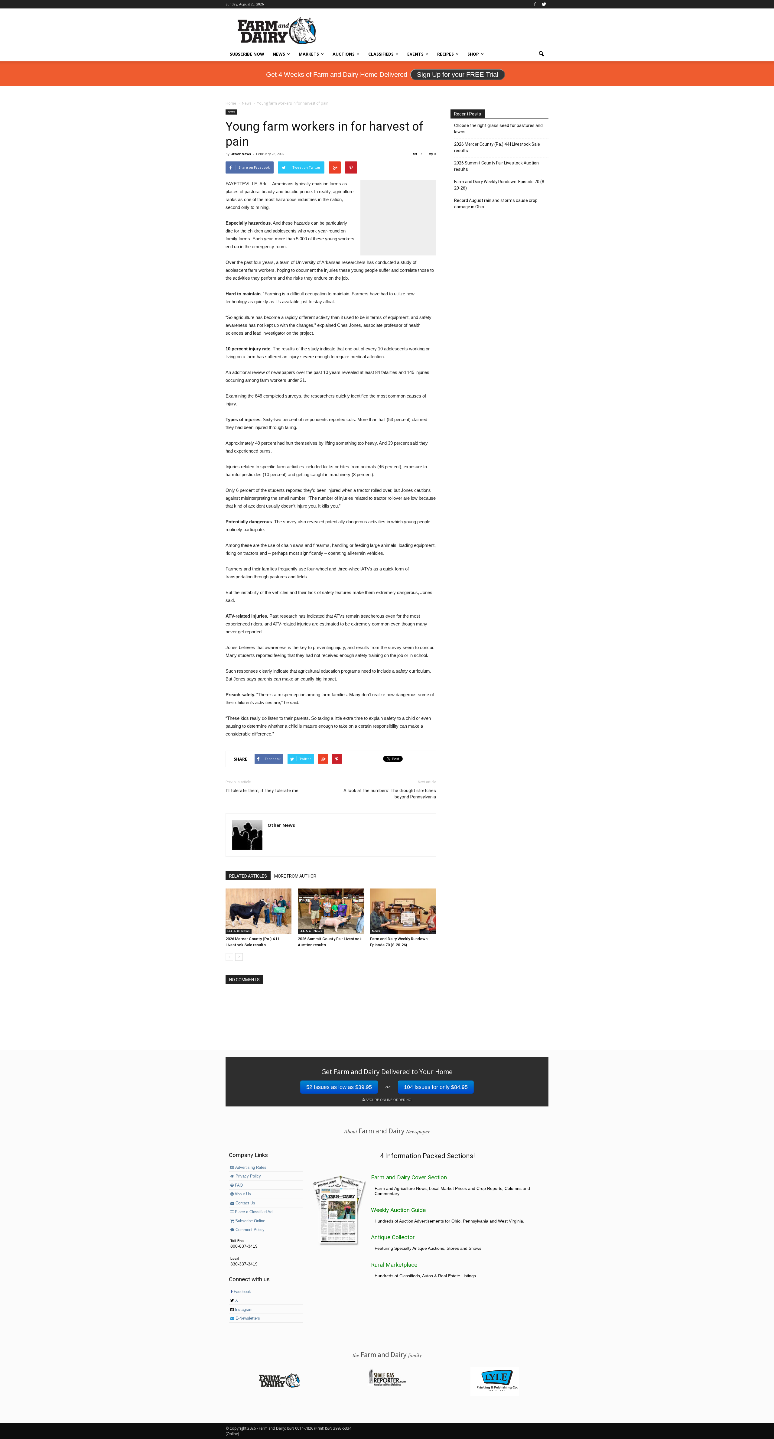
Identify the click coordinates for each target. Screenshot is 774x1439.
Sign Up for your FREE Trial (457, 74)
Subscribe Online (249, 1221)
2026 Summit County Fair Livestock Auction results (496, 166)
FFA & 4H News (238, 931)
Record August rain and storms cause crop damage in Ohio (496, 203)
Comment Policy (249, 1230)
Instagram (243, 1309)
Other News (240, 153)
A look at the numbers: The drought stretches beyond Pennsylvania (389, 794)
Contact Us (244, 1203)
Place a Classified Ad (253, 1212)
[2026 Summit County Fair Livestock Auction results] (331, 911)
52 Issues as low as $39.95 (339, 1087)
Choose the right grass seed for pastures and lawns (498, 128)
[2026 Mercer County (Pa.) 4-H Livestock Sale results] (258, 911)
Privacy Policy (247, 1176)
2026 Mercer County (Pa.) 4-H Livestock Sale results (497, 147)
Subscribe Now (247, 54)
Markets (309, 54)
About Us (242, 1194)
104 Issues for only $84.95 (436, 1087)
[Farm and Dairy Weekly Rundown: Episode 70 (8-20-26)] (403, 911)
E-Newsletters (247, 1318)
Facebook (242, 1292)
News (279, 54)
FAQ (238, 1185)
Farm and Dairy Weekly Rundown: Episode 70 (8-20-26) (500, 184)
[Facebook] (534, 4)
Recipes (445, 54)
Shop (473, 54)
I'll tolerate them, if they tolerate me (262, 790)
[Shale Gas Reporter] (387, 1384)
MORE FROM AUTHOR (295, 876)
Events (415, 54)
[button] (541, 54)
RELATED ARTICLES (248, 876)
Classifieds (381, 54)
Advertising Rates (250, 1167)
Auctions (344, 54)
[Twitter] (543, 4)
